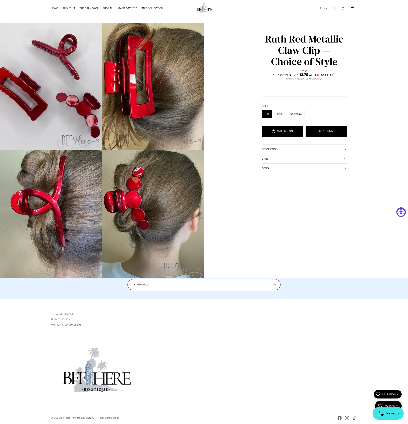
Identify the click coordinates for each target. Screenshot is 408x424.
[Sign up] (275, 284)
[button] (304, 75)
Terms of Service (62, 313)
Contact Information (66, 325)
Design (266, 168)
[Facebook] (339, 418)
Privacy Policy (60, 319)
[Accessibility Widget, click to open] (401, 212)
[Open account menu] (343, 8)
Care (265, 158)
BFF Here (65, 417)
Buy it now (326, 130)
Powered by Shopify (83, 417)
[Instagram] (347, 418)
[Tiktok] (354, 418)
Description (270, 149)
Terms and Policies (108, 417)
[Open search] (334, 8)
